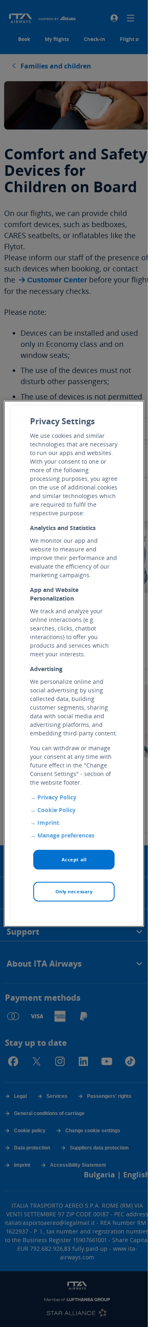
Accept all (74, 859)
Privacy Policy (56, 797)
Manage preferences (65, 835)
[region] (74, 664)
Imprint (48, 822)
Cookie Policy (56, 810)
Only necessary (74, 891)
